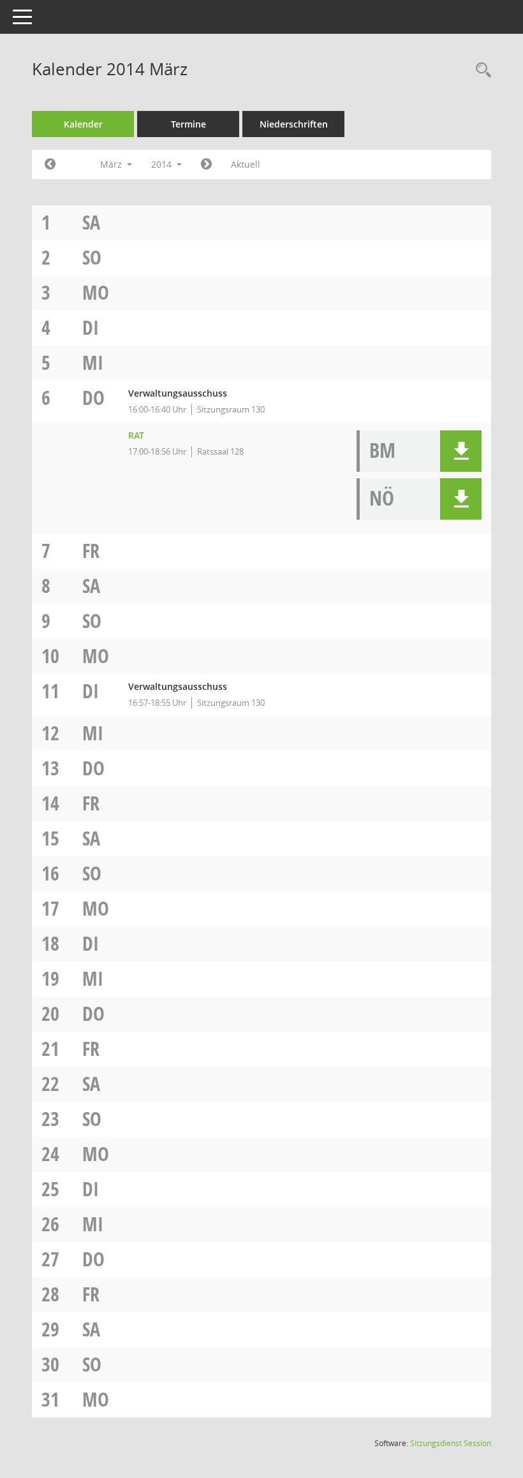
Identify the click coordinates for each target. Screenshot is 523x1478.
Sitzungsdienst (450, 1443)
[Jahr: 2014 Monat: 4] (206, 164)
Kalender (83, 124)
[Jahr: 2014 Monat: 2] (50, 164)
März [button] (112, 164)
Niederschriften (294, 124)
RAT (136, 435)
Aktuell (245, 164)
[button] (461, 451)
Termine (188, 124)
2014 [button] (162, 164)
